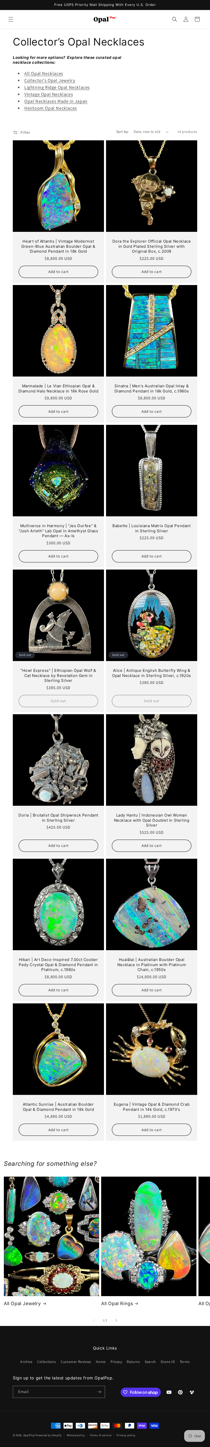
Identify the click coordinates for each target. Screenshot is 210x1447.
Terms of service (100, 1435)
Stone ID (168, 1361)
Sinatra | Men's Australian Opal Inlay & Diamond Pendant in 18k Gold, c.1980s (151, 388)
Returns (133, 1361)
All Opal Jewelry (22, 1303)
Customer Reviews (76, 1361)
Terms (185, 1361)
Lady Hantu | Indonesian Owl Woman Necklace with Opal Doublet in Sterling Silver (152, 820)
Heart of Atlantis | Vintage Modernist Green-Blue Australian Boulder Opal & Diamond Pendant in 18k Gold (58, 246)
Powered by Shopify (48, 1435)
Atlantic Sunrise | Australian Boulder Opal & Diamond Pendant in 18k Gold (58, 1107)
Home (101, 1361)
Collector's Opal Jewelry (49, 80)
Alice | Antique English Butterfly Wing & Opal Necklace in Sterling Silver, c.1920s (151, 673)
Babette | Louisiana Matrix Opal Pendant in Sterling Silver (151, 528)
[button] (10, 19)
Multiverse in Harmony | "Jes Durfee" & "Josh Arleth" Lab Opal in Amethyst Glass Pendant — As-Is (58, 530)
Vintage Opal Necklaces (48, 94)
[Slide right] (116, 1320)
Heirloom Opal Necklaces (50, 108)
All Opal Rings (117, 1303)
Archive (26, 1361)
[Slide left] (93, 1320)
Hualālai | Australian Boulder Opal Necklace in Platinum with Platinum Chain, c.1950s (151, 964)
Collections (46, 1361)
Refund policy (76, 1435)
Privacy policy (126, 1435)
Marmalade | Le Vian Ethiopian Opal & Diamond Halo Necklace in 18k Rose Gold (58, 388)
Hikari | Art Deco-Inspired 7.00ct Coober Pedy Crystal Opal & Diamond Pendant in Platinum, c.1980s (58, 964)
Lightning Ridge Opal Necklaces (57, 87)
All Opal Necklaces (43, 73)
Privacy (116, 1361)
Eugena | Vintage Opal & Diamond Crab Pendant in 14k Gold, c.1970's (152, 1107)
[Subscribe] (99, 1392)
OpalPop (29, 1435)
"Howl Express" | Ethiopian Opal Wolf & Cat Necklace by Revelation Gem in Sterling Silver (58, 675)
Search (150, 1361)
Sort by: (122, 131)
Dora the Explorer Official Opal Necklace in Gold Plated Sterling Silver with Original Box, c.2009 (151, 246)
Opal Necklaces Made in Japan (56, 101)
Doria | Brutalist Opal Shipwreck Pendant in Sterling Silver (58, 818)
